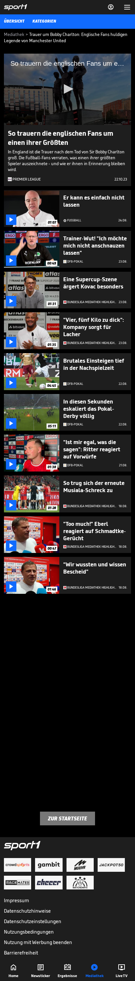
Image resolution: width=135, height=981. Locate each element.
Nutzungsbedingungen (29, 932)
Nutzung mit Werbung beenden (38, 942)
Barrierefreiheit (21, 953)
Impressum (16, 900)
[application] (67, 89)
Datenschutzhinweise (27, 911)
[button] (67, 89)
